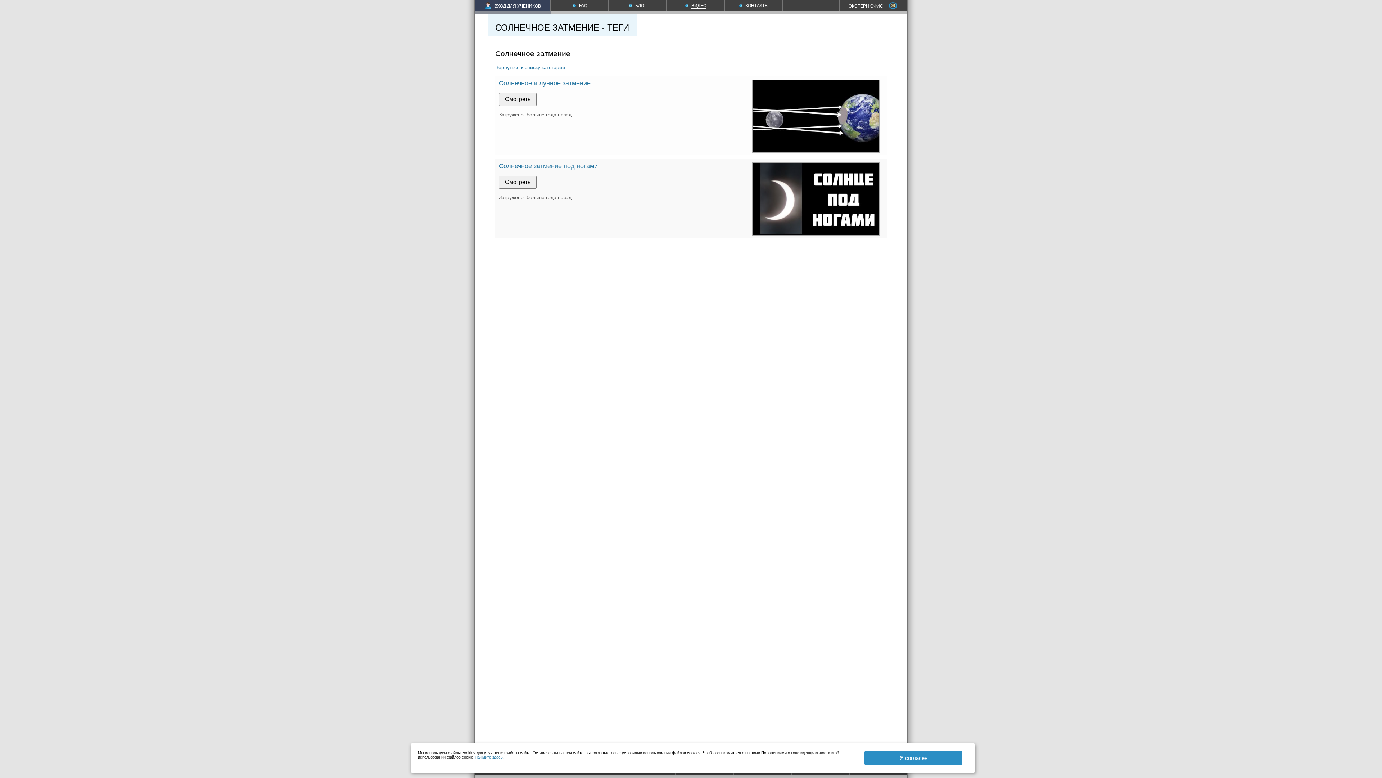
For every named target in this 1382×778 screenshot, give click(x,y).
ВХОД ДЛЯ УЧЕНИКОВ (517, 6)
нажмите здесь (489, 757)
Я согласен (913, 758)
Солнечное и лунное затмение (545, 83)
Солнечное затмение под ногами (548, 166)
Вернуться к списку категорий (530, 67)
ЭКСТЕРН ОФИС (866, 6)
